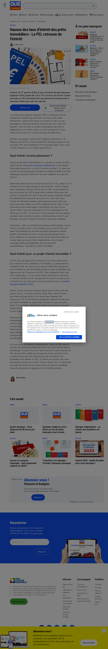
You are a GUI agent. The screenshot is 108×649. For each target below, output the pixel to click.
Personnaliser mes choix (69, 332)
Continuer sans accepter (71, 312)
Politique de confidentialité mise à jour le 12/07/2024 (43, 332)
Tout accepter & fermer (69, 337)
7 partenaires (49, 321)
